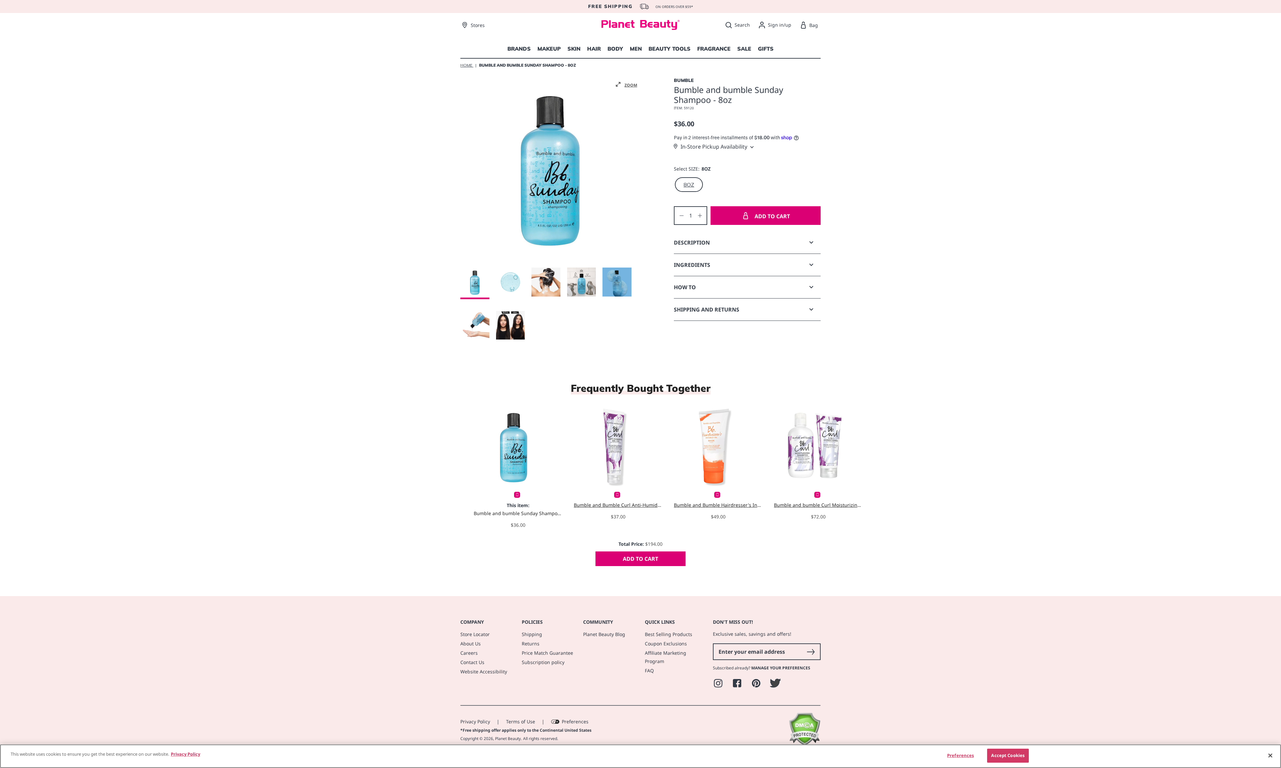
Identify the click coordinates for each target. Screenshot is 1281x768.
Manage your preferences (780, 668)
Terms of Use (520, 721)
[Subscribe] (811, 652)
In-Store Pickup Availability (714, 146)
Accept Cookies (1007, 755)
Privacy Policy (475, 721)
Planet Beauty (508, 738)
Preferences (575, 721)
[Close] (1270, 755)
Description (692, 242)
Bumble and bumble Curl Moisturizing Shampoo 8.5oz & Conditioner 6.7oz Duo (818, 505)
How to (685, 287)
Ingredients (692, 265)
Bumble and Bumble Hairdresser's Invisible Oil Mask (718, 505)
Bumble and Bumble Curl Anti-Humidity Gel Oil (618, 505)
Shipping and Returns (706, 309)
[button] (626, 84)
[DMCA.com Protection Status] (804, 744)
